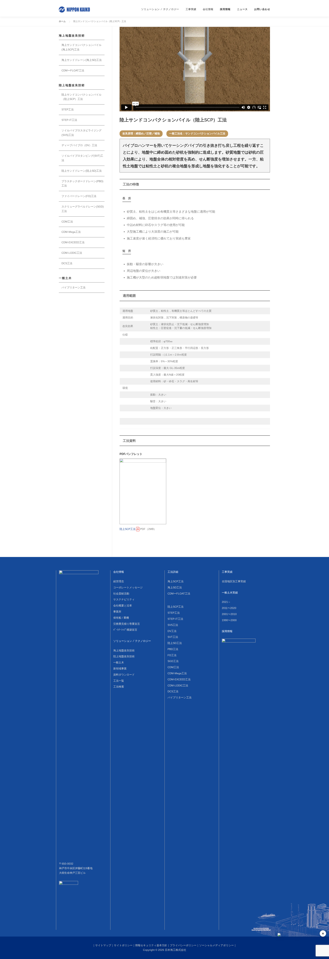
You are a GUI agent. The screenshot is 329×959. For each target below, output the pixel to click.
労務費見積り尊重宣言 (126, 623)
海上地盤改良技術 (124, 650)
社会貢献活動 (121, 593)
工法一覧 (118, 680)
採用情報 (225, 9)
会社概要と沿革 (122, 605)
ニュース (242, 9)
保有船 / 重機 (121, 617)
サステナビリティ (124, 599)
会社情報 (118, 571)
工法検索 (118, 686)
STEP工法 (67, 109)
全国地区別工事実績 (234, 581)
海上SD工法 (175, 587)
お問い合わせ (262, 9)
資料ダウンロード (124, 674)
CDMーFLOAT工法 (72, 70)
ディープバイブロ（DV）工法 (79, 145)
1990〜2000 (229, 620)
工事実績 (227, 571)
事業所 (117, 611)
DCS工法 (66, 263)
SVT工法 (173, 636)
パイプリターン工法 (73, 287)
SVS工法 (173, 624)
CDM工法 (67, 221)
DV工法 (172, 631)
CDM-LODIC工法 (71, 252)
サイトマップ (103, 945)
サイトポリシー (123, 945)
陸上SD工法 (175, 643)
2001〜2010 (229, 614)
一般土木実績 (230, 592)
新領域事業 (120, 668)
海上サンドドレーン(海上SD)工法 (81, 59)
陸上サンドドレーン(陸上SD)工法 (81, 170)
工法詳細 (173, 571)
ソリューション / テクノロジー (132, 640)
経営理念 (118, 581)
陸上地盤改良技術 (124, 656)
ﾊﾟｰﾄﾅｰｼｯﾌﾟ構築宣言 (125, 629)
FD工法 (172, 655)
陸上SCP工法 (128, 529)
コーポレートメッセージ (128, 587)
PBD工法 (173, 649)
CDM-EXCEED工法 (73, 242)
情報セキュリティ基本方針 (151, 945)
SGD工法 (173, 661)
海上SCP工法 (176, 581)
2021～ (226, 601)
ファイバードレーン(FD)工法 (78, 196)
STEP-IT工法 (69, 119)
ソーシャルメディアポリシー (216, 945)
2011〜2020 (229, 608)
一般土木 (118, 662)
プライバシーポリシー (183, 945)
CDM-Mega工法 (71, 231)
